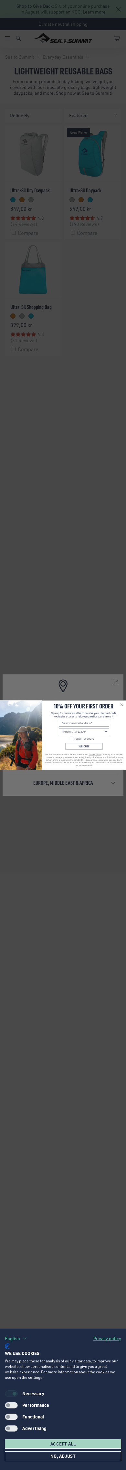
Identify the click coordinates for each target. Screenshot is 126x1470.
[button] (16, 1338)
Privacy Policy (95, 754)
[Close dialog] (122, 704)
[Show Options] (106, 731)
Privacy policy (107, 1338)
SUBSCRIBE (84, 746)
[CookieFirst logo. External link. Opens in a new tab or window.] (7, 1346)
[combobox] (83, 731)
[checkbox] (11, 1405)
